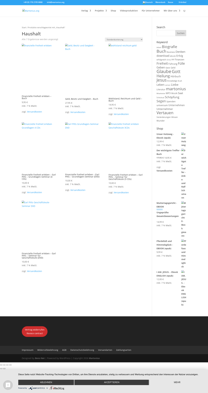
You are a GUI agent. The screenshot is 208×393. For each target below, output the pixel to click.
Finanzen (179, 59)
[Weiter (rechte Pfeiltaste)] (4, 368)
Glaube (164, 71)
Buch (161, 51)
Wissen (174, 117)
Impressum (27, 349)
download (163, 55)
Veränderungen (164, 117)
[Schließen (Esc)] (10, 364)
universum (162, 105)
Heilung (163, 75)
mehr (177, 382)
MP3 (168, 93)
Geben (161, 67)
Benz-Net (40, 358)
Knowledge (172, 80)
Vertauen (165, 112)
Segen (161, 101)
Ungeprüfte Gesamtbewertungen (168, 214)
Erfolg (179, 55)
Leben (160, 84)
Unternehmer (165, 109)
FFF (172, 59)
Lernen (167, 85)
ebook (173, 56)
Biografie (169, 46)
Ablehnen (46, 382)
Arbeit (159, 47)
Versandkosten (34, 111)
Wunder (161, 120)
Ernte (169, 60)
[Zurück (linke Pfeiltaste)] (1, 368)
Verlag (84, 11)
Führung (172, 63)
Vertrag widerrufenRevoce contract (34, 331)
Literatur (161, 89)
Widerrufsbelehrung (47, 349)
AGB (64, 349)
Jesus (162, 80)
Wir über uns (170, 11)
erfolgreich (161, 59)
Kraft (180, 81)
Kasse (170, 2)
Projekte (99, 11)
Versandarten (105, 349)
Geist (168, 67)
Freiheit (162, 63)
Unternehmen (176, 105)
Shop (113, 11)
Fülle (181, 63)
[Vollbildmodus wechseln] (4, 364)
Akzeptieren (111, 382)
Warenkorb (160, 2)
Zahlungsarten (123, 349)
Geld (173, 67)
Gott (176, 71)
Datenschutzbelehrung (82, 349)
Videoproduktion (129, 11)
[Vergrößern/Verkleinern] (1, 364)
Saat (180, 93)
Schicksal (160, 97)
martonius (176, 88)
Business (171, 52)
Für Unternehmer (151, 11)
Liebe (174, 84)
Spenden (171, 101)
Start (24, 27)
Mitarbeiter (161, 93)
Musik (174, 93)
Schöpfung (172, 97)
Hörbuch (176, 76)
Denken (180, 52)
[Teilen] (7, 364)
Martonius (94, 358)
